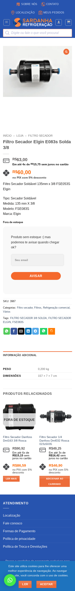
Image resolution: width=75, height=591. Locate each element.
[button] (6, 22)
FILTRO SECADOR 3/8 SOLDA (28, 318)
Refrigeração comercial (56, 307)
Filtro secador (25, 307)
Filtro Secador (40, 135)
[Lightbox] (66, 52)
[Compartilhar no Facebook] (14, 331)
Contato (52, 4)
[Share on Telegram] (35, 331)
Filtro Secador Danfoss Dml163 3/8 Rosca (17, 439)
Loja (19, 135)
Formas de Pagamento (19, 531)
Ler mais (11, 478)
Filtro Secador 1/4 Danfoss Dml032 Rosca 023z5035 (54, 441)
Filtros (37, 307)
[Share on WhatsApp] (6, 331)
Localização (25, 12)
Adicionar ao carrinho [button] (54, 481)
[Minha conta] (58, 22)
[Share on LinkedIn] (28, 331)
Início (7, 135)
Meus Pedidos (53, 12)
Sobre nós (29, 4)
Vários (6, 311)
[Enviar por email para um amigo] (21, 331)
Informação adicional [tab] (20, 355)
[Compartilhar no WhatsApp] (43, 331)
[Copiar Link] (51, 331)
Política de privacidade (19, 538)
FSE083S (18, 322)
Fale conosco (12, 523)
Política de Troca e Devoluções (25, 546)
